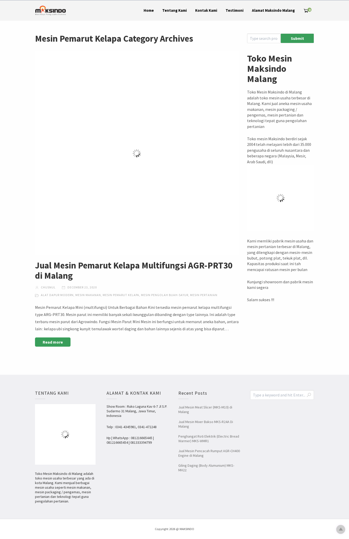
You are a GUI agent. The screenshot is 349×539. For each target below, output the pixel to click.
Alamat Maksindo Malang (273, 10)
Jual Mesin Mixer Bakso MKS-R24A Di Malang (205, 424)
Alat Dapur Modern (57, 295)
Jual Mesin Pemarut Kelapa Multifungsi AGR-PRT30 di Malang (133, 270)
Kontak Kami (206, 10)
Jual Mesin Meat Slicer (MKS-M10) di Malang (205, 409)
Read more (53, 342)
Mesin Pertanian (203, 295)
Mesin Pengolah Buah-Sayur (164, 295)
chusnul (48, 287)
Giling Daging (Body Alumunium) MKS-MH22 (206, 467)
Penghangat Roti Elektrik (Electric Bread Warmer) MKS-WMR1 (208, 438)
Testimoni (234, 10)
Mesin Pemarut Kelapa (121, 295)
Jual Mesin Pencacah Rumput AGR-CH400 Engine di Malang (209, 453)
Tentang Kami (174, 10)
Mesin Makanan (88, 295)
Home (149, 10)
